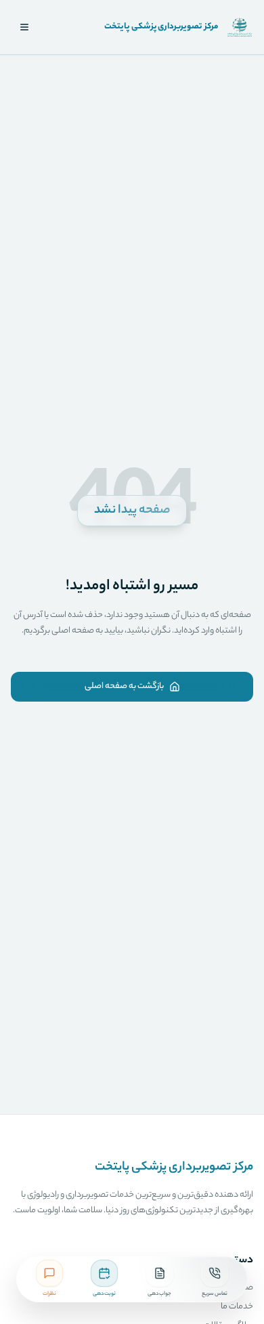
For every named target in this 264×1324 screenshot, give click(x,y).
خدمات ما (237, 1307)
